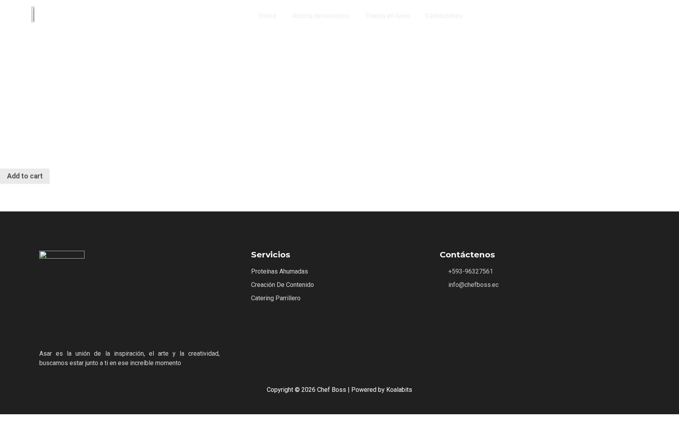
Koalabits (399, 389)
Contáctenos (444, 16)
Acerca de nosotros (321, 16)
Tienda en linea (387, 16)
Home (267, 16)
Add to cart (25, 176)
